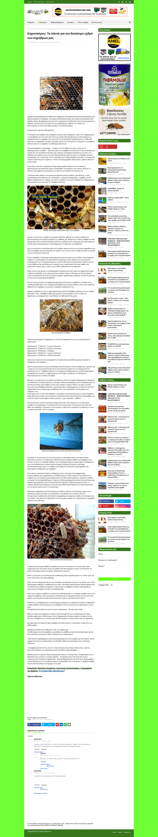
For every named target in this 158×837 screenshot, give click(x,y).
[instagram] (126, 2)
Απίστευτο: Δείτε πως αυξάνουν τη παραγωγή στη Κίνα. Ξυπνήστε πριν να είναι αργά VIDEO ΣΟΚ (119, 440)
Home (114, 832)
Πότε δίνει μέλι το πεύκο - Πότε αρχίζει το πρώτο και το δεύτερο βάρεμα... (118, 300)
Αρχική (29, 2)
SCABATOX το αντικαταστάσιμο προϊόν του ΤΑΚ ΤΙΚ (118, 345)
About (120, 832)
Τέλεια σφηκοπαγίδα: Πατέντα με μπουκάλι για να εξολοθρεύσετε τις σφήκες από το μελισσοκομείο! (119, 253)
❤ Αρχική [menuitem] (30, 22)
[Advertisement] (61, 61)
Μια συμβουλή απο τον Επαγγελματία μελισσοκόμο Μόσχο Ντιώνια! (117, 170)
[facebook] (119, 2)
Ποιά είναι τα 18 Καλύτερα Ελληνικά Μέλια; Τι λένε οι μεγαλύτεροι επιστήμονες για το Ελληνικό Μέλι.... (118, 474)
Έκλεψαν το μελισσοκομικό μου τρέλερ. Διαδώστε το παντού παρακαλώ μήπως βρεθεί (118, 485)
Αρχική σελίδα (31, 29)
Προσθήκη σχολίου (40, 793)
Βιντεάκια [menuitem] (70, 22)
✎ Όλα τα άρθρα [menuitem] (82, 22)
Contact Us (127, 832)
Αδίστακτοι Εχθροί (37, 719)
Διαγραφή (43, 749)
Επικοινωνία (50, 2)
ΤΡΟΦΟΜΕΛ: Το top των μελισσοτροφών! (116, 190)
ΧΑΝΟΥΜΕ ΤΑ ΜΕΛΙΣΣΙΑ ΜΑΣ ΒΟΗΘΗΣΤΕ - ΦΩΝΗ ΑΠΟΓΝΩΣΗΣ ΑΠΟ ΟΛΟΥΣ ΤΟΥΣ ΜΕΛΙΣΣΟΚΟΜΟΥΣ (119, 242)
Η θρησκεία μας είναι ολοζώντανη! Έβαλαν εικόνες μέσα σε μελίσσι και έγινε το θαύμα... (119, 180)
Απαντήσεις (39, 752)
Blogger (57, 834)
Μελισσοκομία (42, 29)
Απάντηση (37, 749)
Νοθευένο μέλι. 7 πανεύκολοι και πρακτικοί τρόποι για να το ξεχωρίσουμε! (118, 419)
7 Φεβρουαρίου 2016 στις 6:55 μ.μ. (45, 773)
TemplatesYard (43, 834)
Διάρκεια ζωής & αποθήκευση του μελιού (119, 160)
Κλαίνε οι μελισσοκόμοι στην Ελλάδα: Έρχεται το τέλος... (117, 208)
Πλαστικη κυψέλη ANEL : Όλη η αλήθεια (118, 199)
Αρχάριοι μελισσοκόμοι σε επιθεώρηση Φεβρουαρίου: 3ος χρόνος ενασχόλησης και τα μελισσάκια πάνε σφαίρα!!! (118, 312)
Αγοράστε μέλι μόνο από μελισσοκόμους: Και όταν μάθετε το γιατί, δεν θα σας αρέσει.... (118, 409)
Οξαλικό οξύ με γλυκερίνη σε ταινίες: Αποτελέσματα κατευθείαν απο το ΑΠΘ (119, 336)
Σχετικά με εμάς (39, 2)
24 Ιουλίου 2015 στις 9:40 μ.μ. (43, 741)
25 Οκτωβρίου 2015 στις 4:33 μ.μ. (51, 755)
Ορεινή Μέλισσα (34, 42)
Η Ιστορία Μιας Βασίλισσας (51, 671)
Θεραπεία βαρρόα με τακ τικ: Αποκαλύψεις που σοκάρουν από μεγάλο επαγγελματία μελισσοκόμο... (119, 324)
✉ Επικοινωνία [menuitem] (96, 22)
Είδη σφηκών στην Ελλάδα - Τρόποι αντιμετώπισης (117, 270)
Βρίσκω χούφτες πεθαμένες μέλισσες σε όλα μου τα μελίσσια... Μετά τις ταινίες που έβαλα (118, 229)
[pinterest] (130, 2)
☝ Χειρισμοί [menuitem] (41, 22)
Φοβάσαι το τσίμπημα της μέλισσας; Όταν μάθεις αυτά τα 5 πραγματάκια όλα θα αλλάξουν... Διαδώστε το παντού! (118, 451)
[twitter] (122, 2)
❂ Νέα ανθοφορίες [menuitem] (57, 22)
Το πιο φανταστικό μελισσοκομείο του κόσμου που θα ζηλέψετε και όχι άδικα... (119, 290)
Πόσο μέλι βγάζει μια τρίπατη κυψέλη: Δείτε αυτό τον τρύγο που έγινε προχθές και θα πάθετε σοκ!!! (119, 218)
